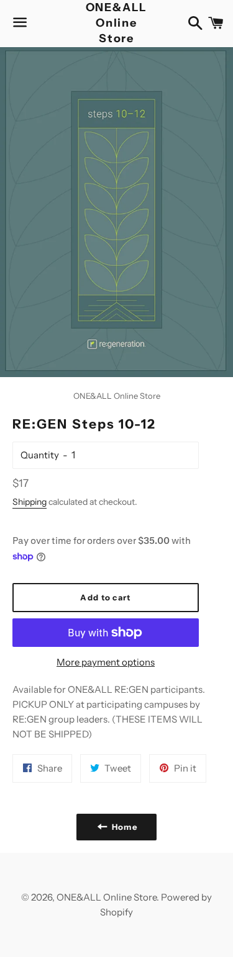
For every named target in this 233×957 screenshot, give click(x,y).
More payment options (106, 662)
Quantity (40, 455)
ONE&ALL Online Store (117, 23)
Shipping (29, 501)
